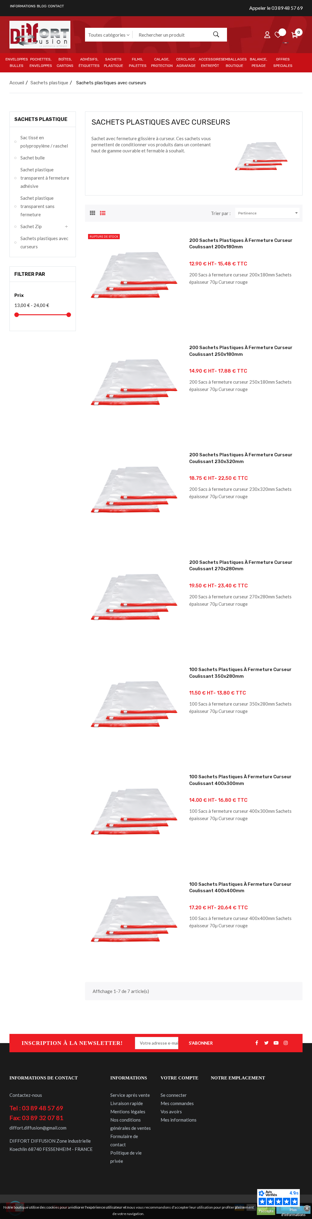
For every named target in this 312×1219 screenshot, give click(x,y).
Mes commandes (177, 1103)
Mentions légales (127, 1111)
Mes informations (179, 1119)
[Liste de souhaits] (277, 34)
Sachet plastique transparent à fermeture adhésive (44, 178)
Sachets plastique (40, 119)
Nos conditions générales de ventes (130, 1124)
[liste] (102, 212)
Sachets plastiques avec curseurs (44, 242)
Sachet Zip (31, 226)
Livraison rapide (126, 1103)
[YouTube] (276, 1043)
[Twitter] (266, 1043)
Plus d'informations (293, 1210)
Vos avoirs (171, 1111)
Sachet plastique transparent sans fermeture (37, 206)
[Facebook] (256, 1043)
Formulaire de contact (124, 1140)
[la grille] (92, 212)
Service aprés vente (130, 1095)
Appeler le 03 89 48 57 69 (276, 8)
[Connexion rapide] (267, 34)
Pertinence (269, 213)
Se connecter (174, 1095)
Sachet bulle (32, 157)
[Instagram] (285, 1043)
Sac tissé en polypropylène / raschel (44, 141)
